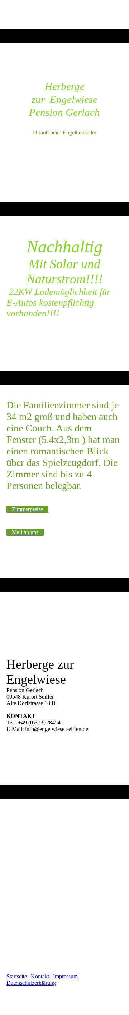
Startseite (16, 976)
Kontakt (40, 976)
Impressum (65, 976)
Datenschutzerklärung (31, 983)
